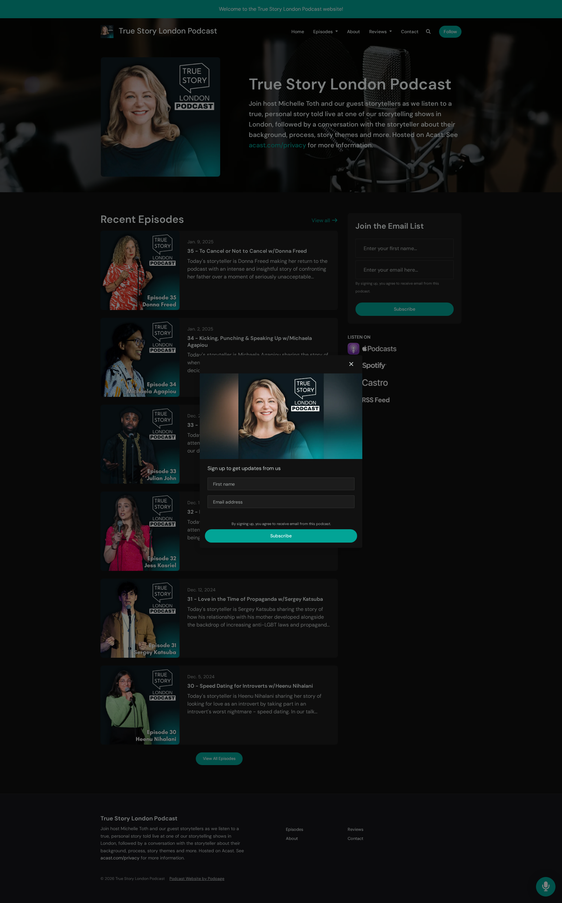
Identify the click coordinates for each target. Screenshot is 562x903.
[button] (351, 364)
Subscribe (281, 536)
